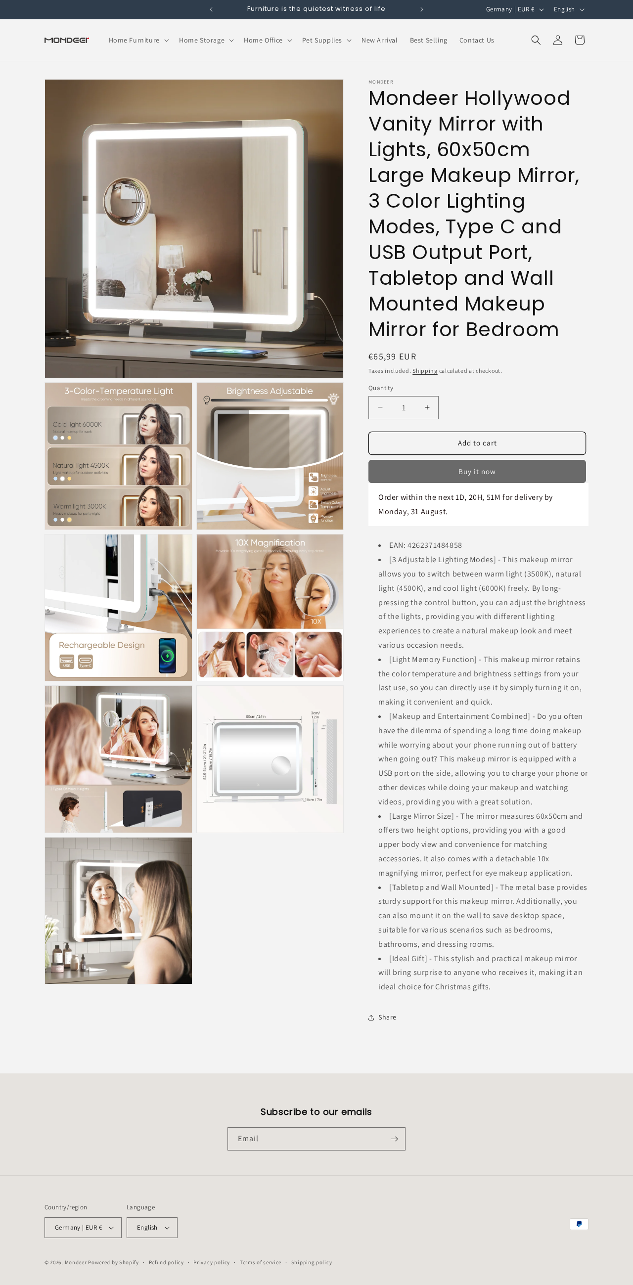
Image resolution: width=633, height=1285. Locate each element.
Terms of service (260, 1262)
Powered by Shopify (113, 1262)
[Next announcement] (422, 9)
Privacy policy (211, 1262)
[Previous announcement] (211, 9)
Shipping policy (311, 1262)
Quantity (380, 388)
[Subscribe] (394, 1139)
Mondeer (76, 1262)
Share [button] (387, 1017)
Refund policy (166, 1262)
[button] (138, 40)
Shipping (425, 370)
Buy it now (477, 471)
